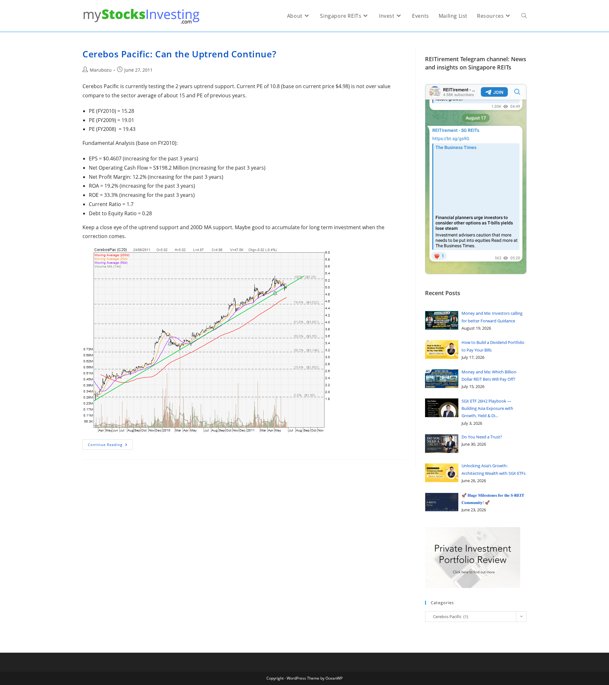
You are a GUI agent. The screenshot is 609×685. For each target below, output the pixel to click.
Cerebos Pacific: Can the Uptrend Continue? (179, 54)
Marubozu (101, 70)
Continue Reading (110, 446)
